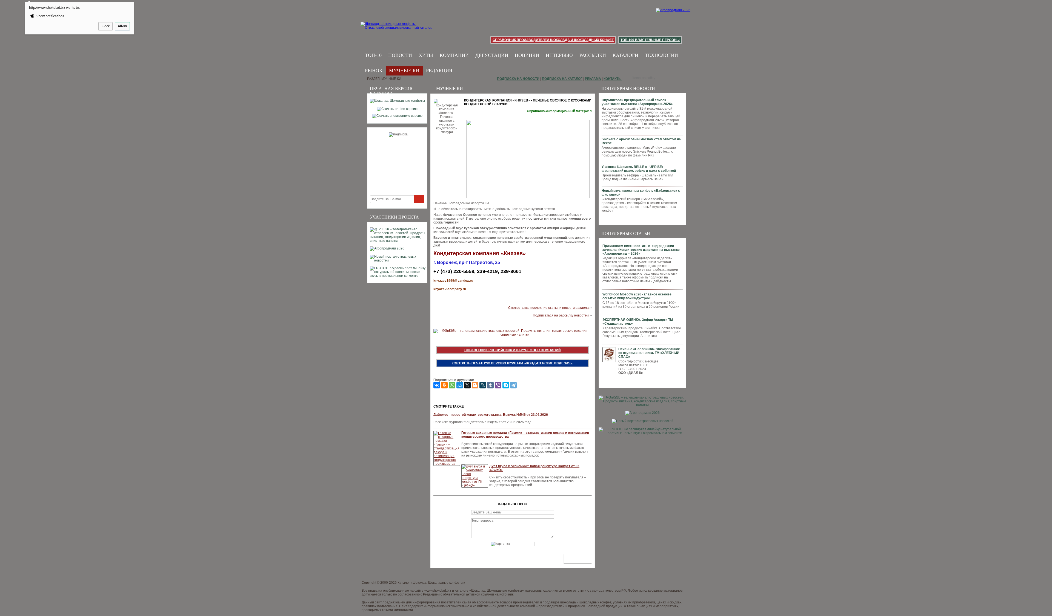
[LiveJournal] (482, 385)
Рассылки (592, 55)
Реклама (593, 79)
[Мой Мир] (459, 385)
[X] (467, 385)
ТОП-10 (373, 55)
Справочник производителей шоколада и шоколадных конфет (553, 40)
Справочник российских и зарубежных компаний (512, 350)
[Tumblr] (490, 385)
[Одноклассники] (444, 385)
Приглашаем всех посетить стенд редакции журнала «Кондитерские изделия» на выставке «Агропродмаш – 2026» (641, 249)
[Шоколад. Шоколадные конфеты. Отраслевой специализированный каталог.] (397, 30)
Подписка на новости (518, 79)
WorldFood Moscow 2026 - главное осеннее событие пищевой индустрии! (636, 296)
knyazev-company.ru (449, 289)
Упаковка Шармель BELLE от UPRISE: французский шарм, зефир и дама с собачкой (639, 169)
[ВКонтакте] (436, 385)
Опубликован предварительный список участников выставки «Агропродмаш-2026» (637, 102)
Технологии (661, 55)
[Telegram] (513, 385)
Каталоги (625, 55)
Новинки (527, 55)
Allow (122, 26)
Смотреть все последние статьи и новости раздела (548, 308)
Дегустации (491, 55)
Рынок (373, 70)
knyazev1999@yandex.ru (453, 281)
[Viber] (498, 385)
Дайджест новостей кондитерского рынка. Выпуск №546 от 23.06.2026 (490, 415)
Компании (454, 55)
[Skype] (505, 385)
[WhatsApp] (452, 385)
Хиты (426, 55)
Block (105, 26)
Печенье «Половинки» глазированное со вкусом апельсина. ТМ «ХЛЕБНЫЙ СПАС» (649, 353)
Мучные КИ (404, 70)
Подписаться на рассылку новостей (561, 315)
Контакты (613, 79)
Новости (400, 55)
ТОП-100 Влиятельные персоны (650, 40)
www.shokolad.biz (437, 590)
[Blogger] (475, 385)
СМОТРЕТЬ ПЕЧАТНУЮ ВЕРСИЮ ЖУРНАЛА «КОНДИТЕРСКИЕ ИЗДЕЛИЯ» (512, 363)
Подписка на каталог (562, 79)
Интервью (559, 55)
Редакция (439, 70)
